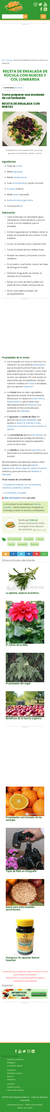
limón (16, 194)
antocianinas (36, 434)
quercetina (36, 450)
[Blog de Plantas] (33, 1052)
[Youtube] (19, 1052)
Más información (12, 497)
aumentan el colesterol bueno (21, 426)
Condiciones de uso (15, 1104)
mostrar (18, 87)
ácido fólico (37, 398)
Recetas (10, 60)
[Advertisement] (25, 42)
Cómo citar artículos (15, 1090)
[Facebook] (16, 1052)
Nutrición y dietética (15, 1059)
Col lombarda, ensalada (15, 492)
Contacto (11, 1084)
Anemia (10, 1076)
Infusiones (11, 1070)
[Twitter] (24, 1052)
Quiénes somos (13, 1087)
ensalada (28, 539)
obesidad (25, 411)
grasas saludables (28, 419)
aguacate (18, 171)
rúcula (19, 165)
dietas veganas (23, 468)
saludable (22, 544)
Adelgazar (11, 1062)
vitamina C (29, 386)
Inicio (4, 60)
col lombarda (18, 183)
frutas (31, 383)
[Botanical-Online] (14, 6)
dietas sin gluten (39, 468)
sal (21, 206)
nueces (12, 188)
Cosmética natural (14, 1065)
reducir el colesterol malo (28, 423)
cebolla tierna (20, 177)
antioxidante (39, 364)
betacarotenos (14, 401)
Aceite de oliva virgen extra (20, 200)
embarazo (32, 404)
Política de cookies (25, 1108)
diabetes (35, 471)
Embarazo (11, 1079)
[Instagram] (28, 1052)
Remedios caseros (14, 1073)
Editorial (34, 520)
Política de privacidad (33, 1104)
